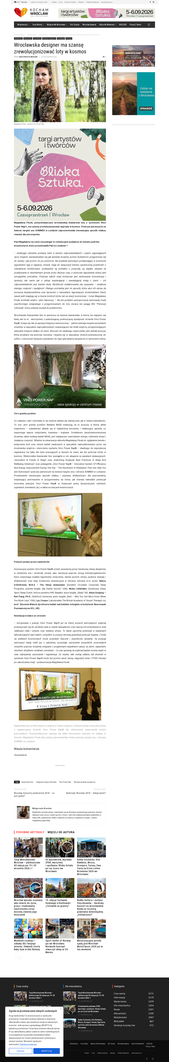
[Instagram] (153, 2)
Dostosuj (20, 1051)
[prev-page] (15, 957)
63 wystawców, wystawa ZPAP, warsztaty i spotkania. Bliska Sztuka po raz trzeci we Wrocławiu (59, 865)
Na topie (68, 38)
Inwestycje (61, 38)
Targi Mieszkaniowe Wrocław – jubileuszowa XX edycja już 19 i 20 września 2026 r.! (27, 864)
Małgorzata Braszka (28, 57)
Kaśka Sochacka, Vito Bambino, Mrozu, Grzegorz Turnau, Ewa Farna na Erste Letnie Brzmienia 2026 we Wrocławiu (89, 867)
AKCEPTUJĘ (46, 1051)
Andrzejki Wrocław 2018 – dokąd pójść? (86, 793)
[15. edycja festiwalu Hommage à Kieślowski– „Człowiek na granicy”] (60, 888)
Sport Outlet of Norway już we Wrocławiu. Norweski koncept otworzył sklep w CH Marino (58, 946)
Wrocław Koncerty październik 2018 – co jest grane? (34, 794)
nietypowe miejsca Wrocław (46, 782)
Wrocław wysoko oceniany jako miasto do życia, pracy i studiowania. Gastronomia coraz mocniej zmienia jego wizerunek (28, 907)
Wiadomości (32, 35)
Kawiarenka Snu (27, 782)
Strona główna (19, 35)
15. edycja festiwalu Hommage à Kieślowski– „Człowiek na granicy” (59, 903)
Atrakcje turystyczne (49, 38)
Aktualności (43, 35)
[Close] (60, 1008)
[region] (34, 1032)
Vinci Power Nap (65, 782)
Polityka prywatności (28, 1044)
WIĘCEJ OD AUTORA (61, 832)
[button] (149, 25)
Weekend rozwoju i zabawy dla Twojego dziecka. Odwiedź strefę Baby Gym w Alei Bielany (27, 945)
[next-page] (20, 957)
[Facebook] (150, 2)
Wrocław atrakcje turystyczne (84, 782)
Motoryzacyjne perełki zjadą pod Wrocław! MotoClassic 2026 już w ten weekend (90, 945)
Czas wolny (37, 38)
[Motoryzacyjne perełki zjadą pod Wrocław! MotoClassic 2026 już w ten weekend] (91, 928)
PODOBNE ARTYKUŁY (30, 832)
